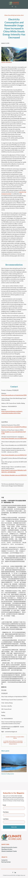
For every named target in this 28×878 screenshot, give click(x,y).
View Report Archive (6, 849)
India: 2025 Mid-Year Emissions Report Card (12, 773)
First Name (6, 812)
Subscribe (14, 827)
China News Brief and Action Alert (14, 15)
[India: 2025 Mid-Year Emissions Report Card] (14, 763)
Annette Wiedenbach (6, 62)
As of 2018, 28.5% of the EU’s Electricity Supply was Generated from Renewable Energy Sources (13, 742)
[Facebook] (13, 872)
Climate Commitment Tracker (9, 851)
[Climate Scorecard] (14, 3)
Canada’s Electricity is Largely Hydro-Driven (15, 737)
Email (4, 805)
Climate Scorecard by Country (9, 847)
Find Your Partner (6, 862)
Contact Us (4, 860)
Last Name (5, 819)
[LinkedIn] (15, 872)
